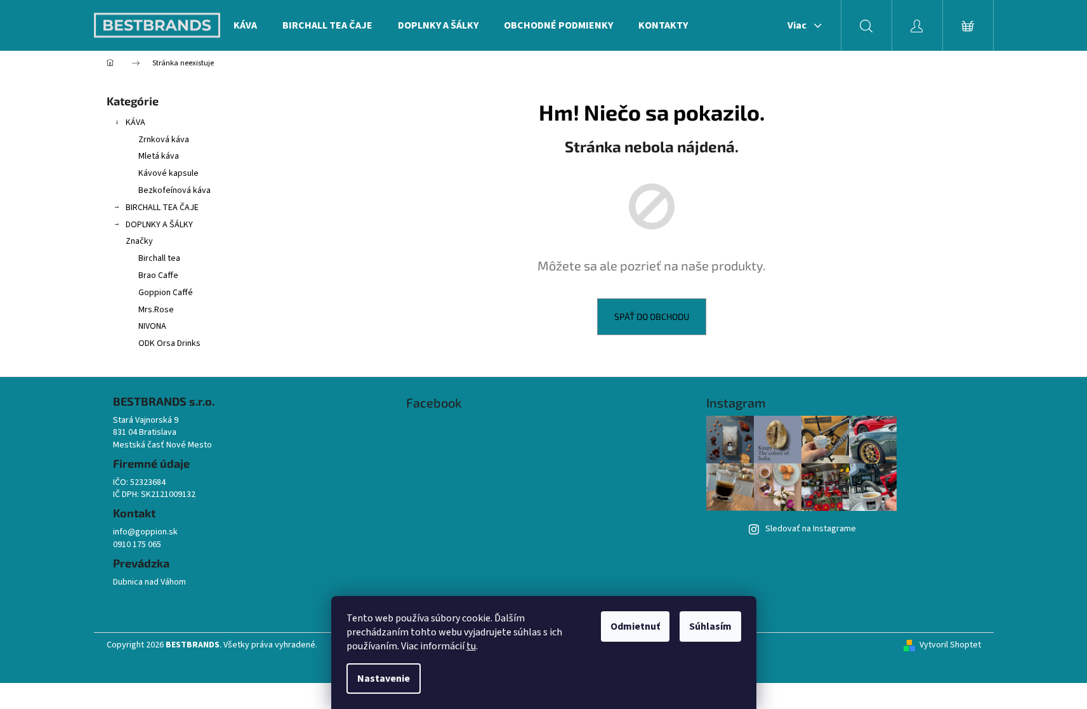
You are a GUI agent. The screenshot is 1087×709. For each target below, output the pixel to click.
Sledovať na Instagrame (810, 528)
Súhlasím (710, 626)
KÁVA (135, 122)
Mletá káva (158, 156)
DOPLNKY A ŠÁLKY (159, 224)
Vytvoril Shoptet (950, 645)
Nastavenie (383, 679)
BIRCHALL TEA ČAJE (162, 207)
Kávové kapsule (168, 173)
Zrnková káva (163, 139)
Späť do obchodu (651, 316)
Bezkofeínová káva (174, 190)
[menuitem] (245, 25)
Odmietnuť (635, 626)
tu (471, 646)
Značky (139, 241)
